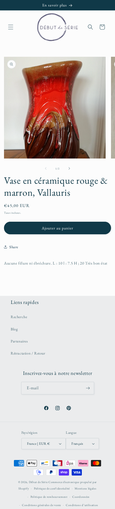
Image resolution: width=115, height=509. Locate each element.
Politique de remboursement (48, 497)
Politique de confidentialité (52, 488)
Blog (14, 329)
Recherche (19, 316)
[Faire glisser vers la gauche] (46, 168)
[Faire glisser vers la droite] (69, 168)
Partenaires (19, 341)
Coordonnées (81, 497)
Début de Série (38, 482)
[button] (11, 27)
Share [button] (13, 246)
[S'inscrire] (88, 388)
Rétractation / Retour (28, 353)
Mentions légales (85, 488)
